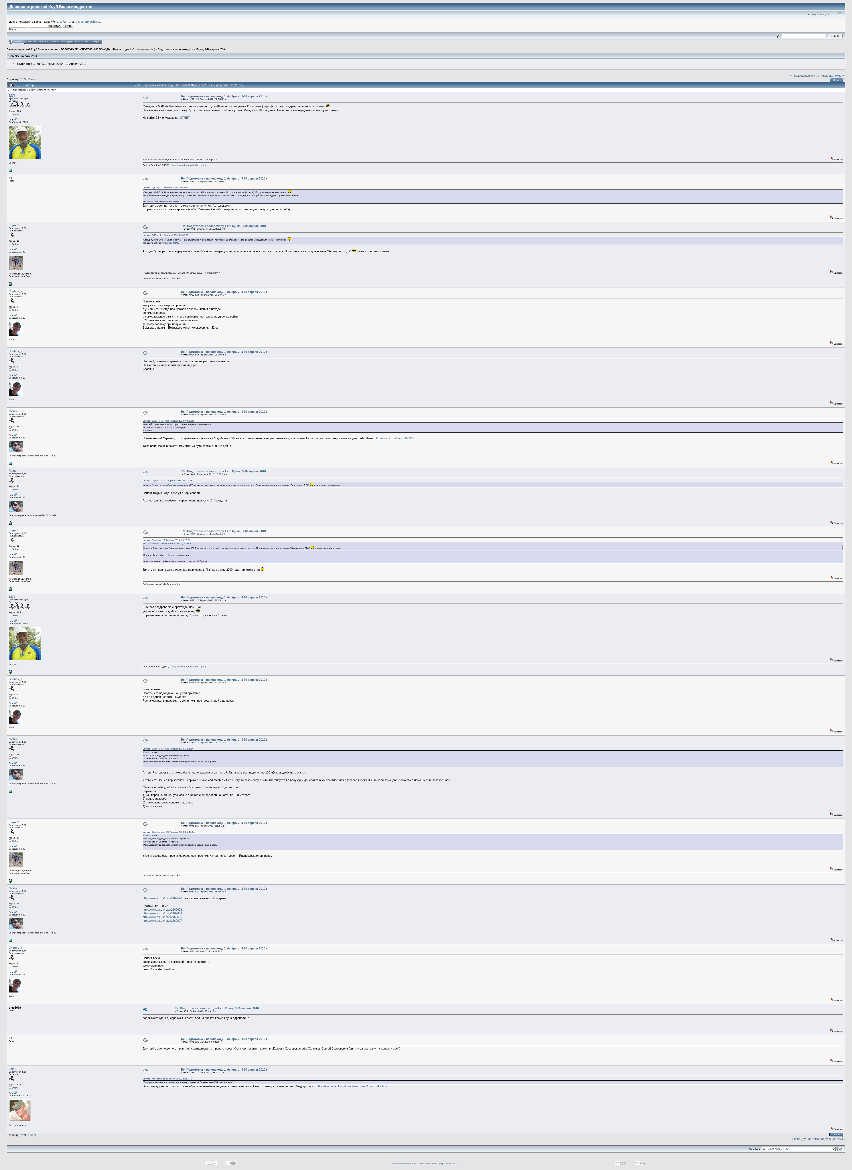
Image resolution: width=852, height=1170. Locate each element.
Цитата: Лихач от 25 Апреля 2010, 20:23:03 (167, 540)
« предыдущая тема (803, 75)
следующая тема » (831, 75)
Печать (837, 80)
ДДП (12, 95)
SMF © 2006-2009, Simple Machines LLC (439, 1163)
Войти (78, 41)
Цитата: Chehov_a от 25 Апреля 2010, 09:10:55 (169, 421)
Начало (18, 41)
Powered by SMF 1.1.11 (404, 1163)
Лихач (13, 411)
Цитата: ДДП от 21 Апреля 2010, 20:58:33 (165, 187)
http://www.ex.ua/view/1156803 (394, 438)
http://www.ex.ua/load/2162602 (162, 909)
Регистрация (92, 41)
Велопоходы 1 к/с (124, 49)
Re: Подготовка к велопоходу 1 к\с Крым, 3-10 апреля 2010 (224, 226)
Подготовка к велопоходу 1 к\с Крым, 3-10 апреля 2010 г (192, 49)
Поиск (54, 41)
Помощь (43, 41)
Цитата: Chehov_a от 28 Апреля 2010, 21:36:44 (169, 749)
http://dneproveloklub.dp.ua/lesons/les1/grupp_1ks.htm (352, 1086)
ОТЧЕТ (185, 117)
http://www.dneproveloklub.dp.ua (189, 165)
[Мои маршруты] (10, 285)
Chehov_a (15, 291)
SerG (12, 1069)
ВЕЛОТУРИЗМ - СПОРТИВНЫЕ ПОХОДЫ (85, 49)
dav (152, 49)
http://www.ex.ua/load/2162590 (162, 898)
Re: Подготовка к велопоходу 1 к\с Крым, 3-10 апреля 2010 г (224, 96)
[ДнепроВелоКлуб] (10, 171)
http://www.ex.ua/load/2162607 (162, 920)
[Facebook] (10, 464)
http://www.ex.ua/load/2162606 (162, 917)
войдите (65, 21)
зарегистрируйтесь (88, 21)
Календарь (67, 41)
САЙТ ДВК (31, 41)
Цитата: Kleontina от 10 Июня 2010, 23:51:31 (167, 1078)
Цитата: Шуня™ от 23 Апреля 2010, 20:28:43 (167, 480)
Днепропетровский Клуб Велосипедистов (32, 49)
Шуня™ (14, 225)
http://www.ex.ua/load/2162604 (162, 913)
